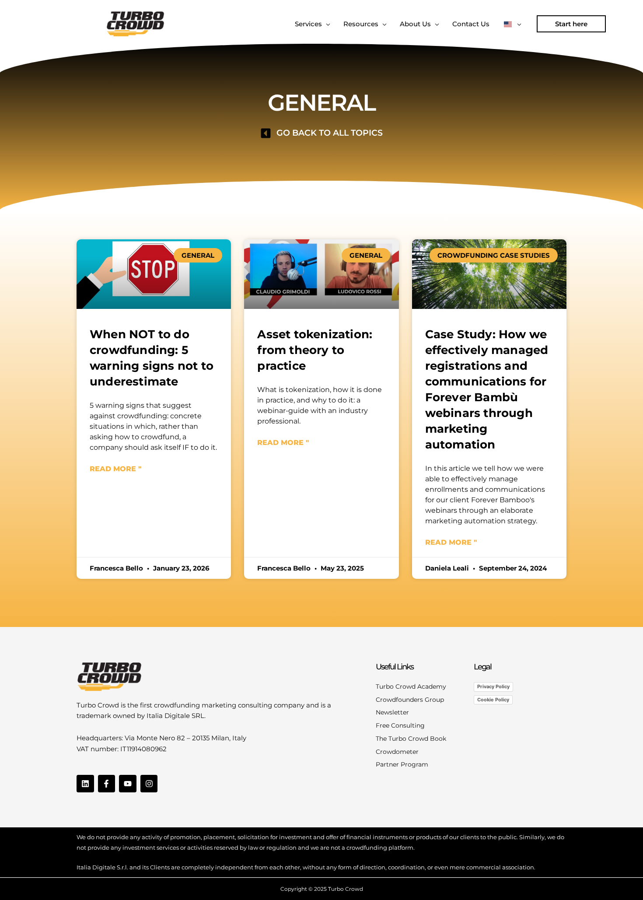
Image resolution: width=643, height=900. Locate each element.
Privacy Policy (493, 686)
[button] (571, 23)
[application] (326, 24)
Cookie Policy (493, 700)
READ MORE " (115, 469)
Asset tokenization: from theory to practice (314, 350)
